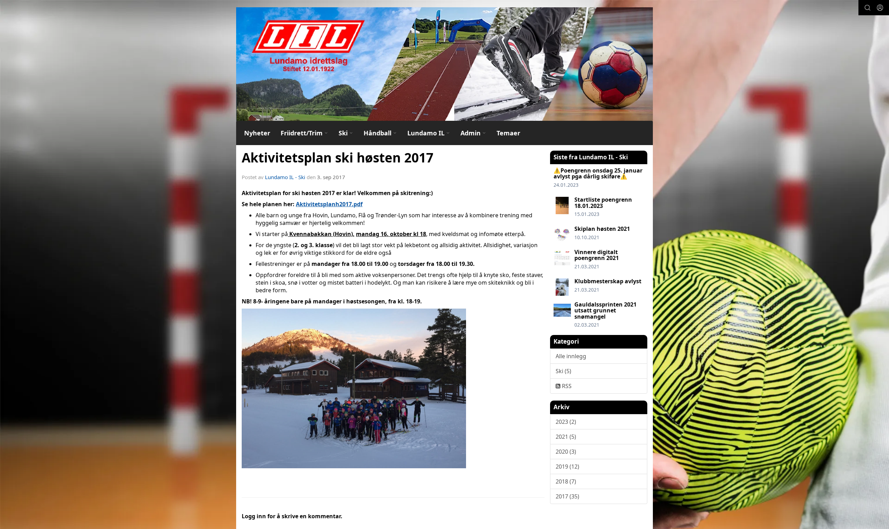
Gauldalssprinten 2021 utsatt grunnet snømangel (605, 310)
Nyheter (257, 133)
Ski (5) (563, 371)
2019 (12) (567, 466)
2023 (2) (566, 422)
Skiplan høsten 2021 (602, 229)
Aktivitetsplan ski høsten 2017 (337, 157)
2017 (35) (567, 496)
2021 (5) (566, 436)
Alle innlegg (571, 356)
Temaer (508, 133)
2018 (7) (566, 481)
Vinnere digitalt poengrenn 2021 (596, 255)
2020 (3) (566, 451)
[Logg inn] (880, 7)
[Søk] (867, 7)
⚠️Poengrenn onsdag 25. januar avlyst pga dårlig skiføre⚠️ (598, 173)
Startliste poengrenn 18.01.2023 (603, 203)
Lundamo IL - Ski (285, 177)
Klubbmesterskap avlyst (607, 281)
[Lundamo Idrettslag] (444, 64)
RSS (566, 386)
